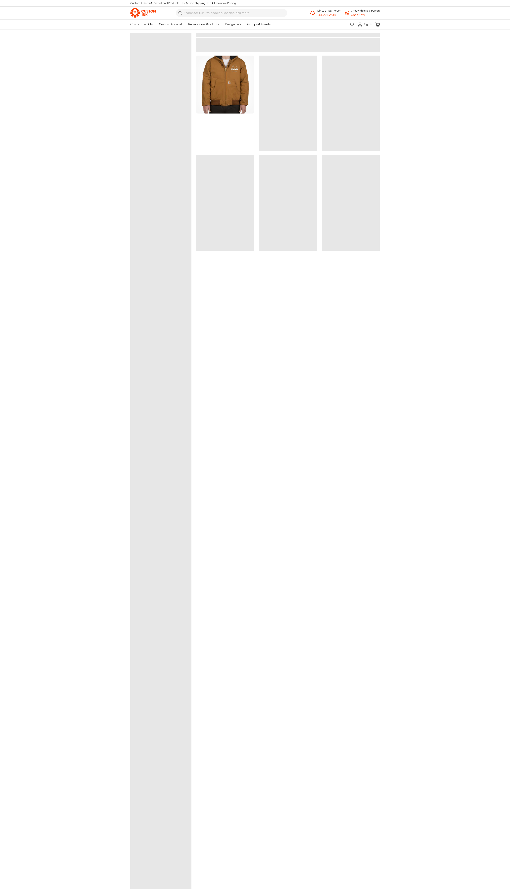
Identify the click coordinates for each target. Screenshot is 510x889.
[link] (143, 13)
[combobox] (231, 13)
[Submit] (180, 13)
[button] (365, 15)
